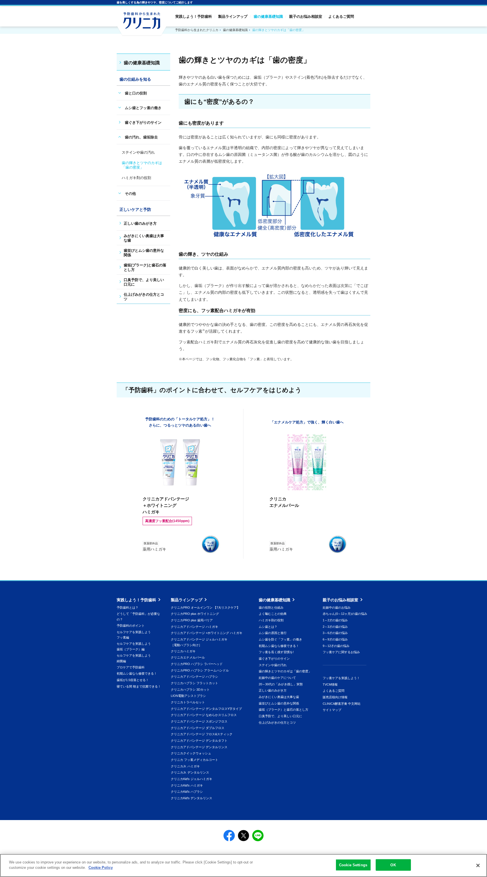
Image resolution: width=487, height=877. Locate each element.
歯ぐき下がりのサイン (143, 122)
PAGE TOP (436, 766)
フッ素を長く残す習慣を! (276, 652)
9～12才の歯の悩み (336, 646)
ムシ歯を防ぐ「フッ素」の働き (280, 639)
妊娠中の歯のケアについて (277, 677)
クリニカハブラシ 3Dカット (190, 689)
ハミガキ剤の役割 (271, 620)
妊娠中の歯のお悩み (337, 607)
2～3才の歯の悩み (335, 626)
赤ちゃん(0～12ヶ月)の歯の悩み (345, 613)
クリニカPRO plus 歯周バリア (192, 620)
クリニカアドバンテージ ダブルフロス (197, 728)
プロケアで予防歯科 (131, 667)
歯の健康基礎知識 (268, 16)
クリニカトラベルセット (188, 702)
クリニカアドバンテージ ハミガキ (194, 626)
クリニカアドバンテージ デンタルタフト (199, 740)
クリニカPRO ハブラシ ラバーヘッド (197, 664)
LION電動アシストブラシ (188, 695)
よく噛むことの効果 (273, 613)
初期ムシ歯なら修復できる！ (137, 673)
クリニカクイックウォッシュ (191, 753)
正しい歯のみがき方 (273, 690)
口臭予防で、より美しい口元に (280, 716)
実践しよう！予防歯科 (193, 16)
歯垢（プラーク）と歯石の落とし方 (283, 709)
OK (393, 865)
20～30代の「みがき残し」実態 (281, 684)
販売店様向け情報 (335, 697)
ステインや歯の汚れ (273, 665)
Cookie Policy (100, 867)
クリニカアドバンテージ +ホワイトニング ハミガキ (206, 633)
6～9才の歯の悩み (335, 639)
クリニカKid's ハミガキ (187, 785)
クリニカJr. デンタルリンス (190, 772)
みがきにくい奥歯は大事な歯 (279, 697)
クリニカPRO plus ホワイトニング (195, 613)
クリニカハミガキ (183, 651)
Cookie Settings (353, 865)
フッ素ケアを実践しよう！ (341, 678)
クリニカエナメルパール (188, 657)
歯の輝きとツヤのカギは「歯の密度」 (285, 671)
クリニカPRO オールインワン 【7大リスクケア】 (205, 607)
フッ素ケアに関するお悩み (341, 652)
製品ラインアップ (232, 16)
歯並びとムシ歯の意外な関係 (279, 703)
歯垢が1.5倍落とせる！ (133, 680)
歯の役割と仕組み (271, 607)
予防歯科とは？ (127, 607)
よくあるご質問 (341, 16)
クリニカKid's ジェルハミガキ (191, 779)
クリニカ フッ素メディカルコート (194, 759)
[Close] (478, 865)
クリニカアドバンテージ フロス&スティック (202, 734)
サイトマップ (332, 710)
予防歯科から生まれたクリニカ (141, 24)
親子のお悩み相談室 (305, 16)
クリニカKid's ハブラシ (187, 791)
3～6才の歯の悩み (335, 633)
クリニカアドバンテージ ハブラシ (194, 676)
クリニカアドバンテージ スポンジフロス (199, 721)
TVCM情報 (330, 684)
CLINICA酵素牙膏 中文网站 (341, 703)
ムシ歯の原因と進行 (273, 633)
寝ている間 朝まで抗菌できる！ (139, 686)
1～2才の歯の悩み (335, 620)
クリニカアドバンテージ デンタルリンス (199, 747)
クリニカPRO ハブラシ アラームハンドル (200, 670)
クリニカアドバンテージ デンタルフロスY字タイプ (206, 708)
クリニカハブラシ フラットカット (194, 683)
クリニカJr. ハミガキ (185, 766)
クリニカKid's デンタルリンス (191, 798)
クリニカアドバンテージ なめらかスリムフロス (204, 715)
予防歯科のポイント (131, 625)
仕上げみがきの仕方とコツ (277, 722)
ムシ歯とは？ (268, 626)
